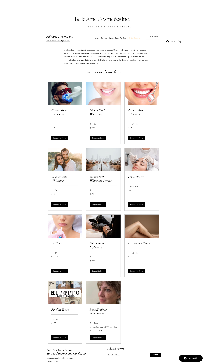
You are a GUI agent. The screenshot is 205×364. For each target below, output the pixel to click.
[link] (64, 112)
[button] (179, 41)
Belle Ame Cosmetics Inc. (59, 36)
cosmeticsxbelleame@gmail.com (60, 358)
